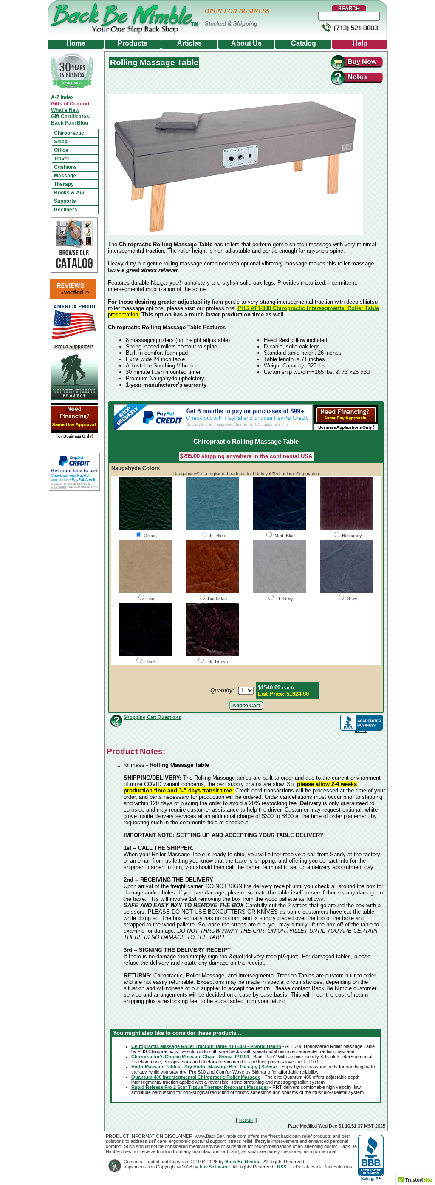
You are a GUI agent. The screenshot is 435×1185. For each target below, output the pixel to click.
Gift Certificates (70, 117)
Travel (61, 159)
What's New (65, 110)
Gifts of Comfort (70, 104)
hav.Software (214, 1166)
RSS (281, 1166)
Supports (65, 201)
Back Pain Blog (69, 123)
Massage (65, 176)
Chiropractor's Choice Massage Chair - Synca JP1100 (190, 1056)
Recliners (65, 210)
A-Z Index (62, 97)
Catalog (303, 43)
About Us (246, 43)
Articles (189, 43)
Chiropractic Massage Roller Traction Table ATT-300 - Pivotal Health (206, 1046)
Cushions (65, 167)
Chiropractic (69, 133)
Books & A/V (69, 193)
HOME (246, 1120)
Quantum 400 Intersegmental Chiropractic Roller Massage (195, 1077)
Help (360, 43)
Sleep (61, 142)
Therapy (64, 184)
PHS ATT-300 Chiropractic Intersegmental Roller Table (308, 308)
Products (132, 43)
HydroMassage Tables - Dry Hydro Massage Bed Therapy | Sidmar (204, 1066)
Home (75, 43)
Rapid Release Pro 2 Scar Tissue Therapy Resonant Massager (199, 1087)
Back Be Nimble (242, 1161)
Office (61, 150)
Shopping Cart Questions (152, 717)
